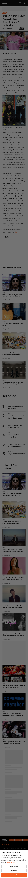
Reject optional (14, 866)
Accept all (14, 874)
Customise (14, 870)
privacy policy (11, 862)
